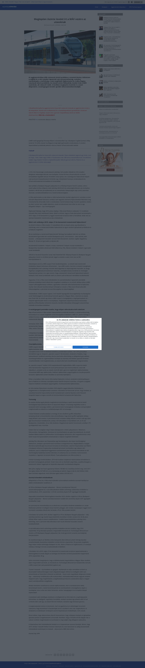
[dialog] (72, 334)
